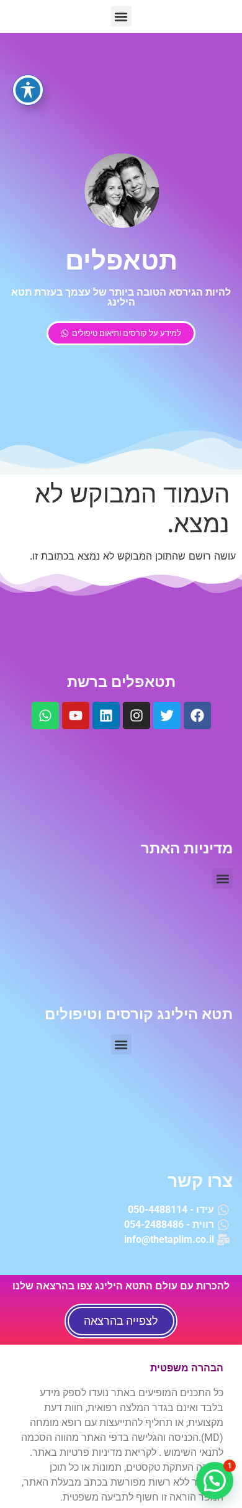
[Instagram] (136, 715)
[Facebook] (197, 715)
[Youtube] (75, 715)
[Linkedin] (106, 715)
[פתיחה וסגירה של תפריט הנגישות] (28, 90)
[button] (121, 16)
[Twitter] (167, 715)
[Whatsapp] (45, 715)
